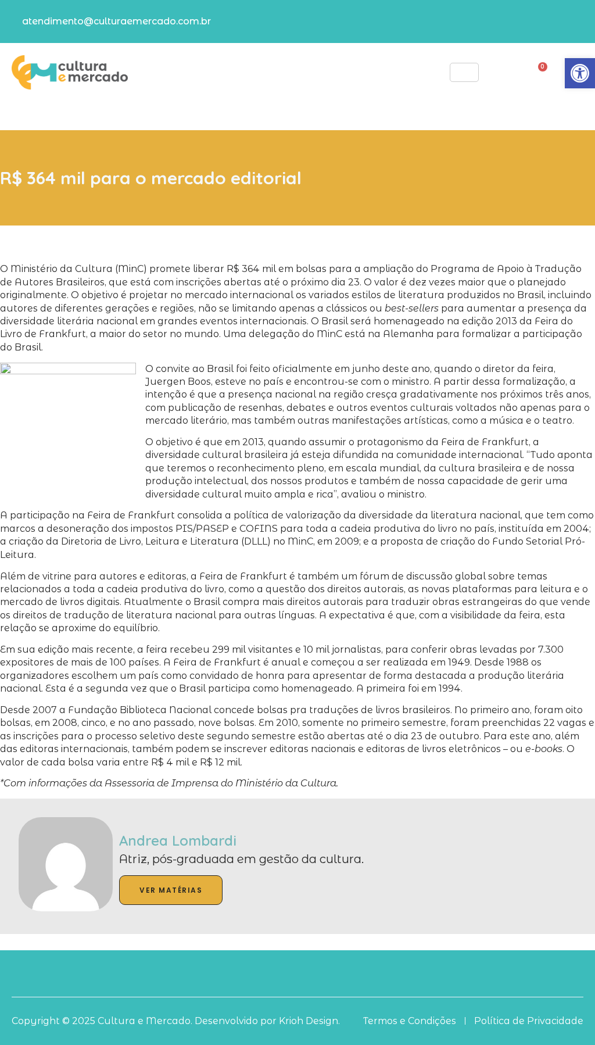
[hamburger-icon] (464, 72)
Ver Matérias (170, 890)
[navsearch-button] (496, 71)
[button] (580, 73)
